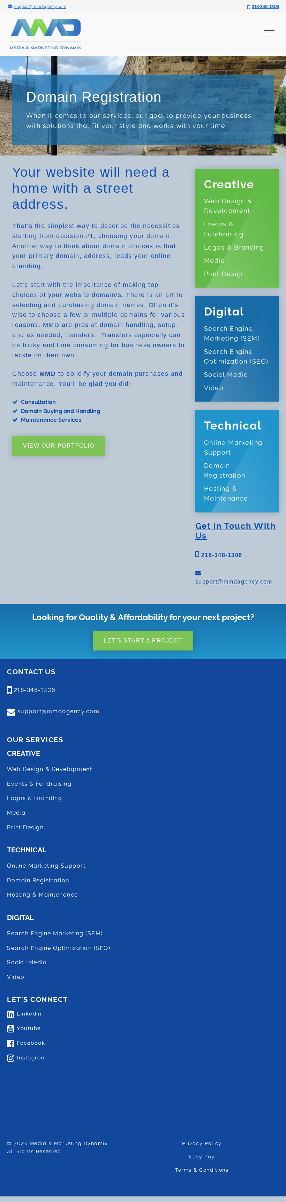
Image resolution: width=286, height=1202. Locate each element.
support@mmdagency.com (233, 582)
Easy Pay (202, 1156)
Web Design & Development (228, 206)
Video (214, 388)
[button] (269, 30)
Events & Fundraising (224, 229)
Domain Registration (225, 470)
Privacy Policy (202, 1143)
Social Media (226, 374)
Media (214, 260)
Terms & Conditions (201, 1170)
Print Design (224, 274)
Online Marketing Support (233, 447)
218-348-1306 (220, 555)
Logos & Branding (234, 247)
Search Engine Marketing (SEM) (232, 333)
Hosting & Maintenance (226, 493)
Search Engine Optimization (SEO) (236, 356)
